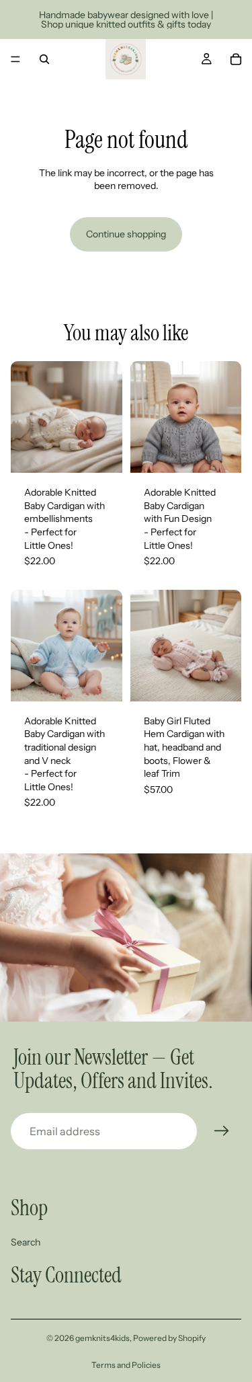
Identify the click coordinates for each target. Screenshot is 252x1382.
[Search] (44, 59)
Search (25, 1242)
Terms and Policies (126, 1365)
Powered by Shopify (169, 1338)
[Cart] (236, 59)
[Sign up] (221, 1131)
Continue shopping (126, 234)
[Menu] (15, 59)
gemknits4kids (102, 1338)
